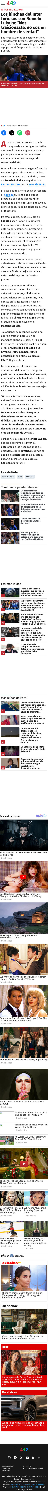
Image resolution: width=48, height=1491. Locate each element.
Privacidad (6, 1470)
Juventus (30, 477)
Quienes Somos (7, 1466)
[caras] (24, 1348)
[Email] (27, 132)
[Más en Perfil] (16, 1256)
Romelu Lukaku (8, 477)
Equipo (28, 1466)
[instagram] (9, 1457)
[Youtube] (27, 1458)
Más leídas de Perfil (14, 698)
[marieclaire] (24, 1307)
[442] (24, 1450)
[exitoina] (24, 1263)
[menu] (3, 3)
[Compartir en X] (11, 132)
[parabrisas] (24, 1393)
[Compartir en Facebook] (3, 132)
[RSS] (33, 1458)
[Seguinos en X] (21, 1457)
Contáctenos (6, 1468)
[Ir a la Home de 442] (11, 4)
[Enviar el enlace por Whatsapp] (19, 132)
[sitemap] (39, 1458)
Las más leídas (11, 584)
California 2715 (17, 1484)
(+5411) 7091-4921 (17, 1487)
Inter (20, 477)
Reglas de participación (34, 1468)
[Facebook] (15, 1458)
